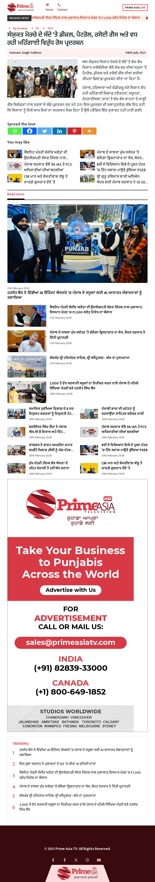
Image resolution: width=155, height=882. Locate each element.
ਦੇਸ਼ (37, 28)
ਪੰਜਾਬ (50, 28)
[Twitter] (45, 131)
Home (49, 9)
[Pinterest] (74, 131)
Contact (62, 9)
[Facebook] (30, 131)
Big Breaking (20, 28)
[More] (89, 131)
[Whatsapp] (15, 131)
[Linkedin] (59, 131)
